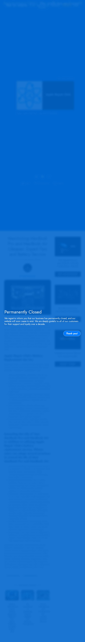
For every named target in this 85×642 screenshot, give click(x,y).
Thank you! (72, 333)
